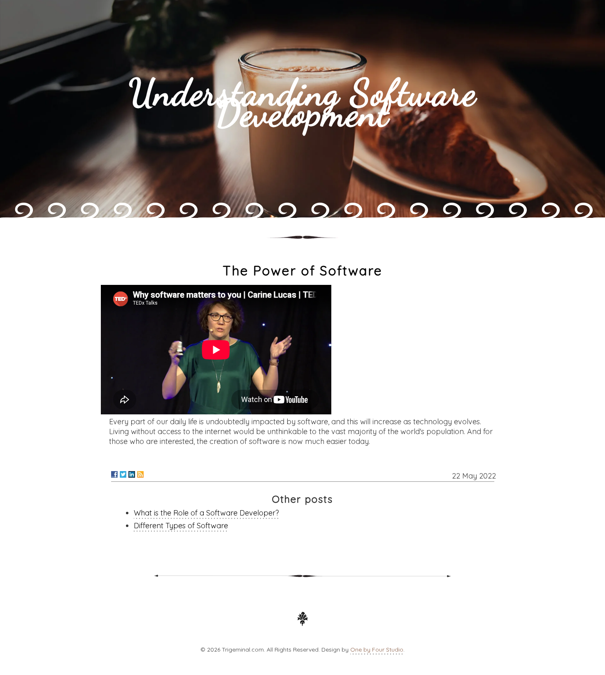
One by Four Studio (376, 649)
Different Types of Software (181, 525)
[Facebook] (114, 474)
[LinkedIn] (131, 474)
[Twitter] (123, 474)
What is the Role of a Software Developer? (206, 513)
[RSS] (140, 474)
